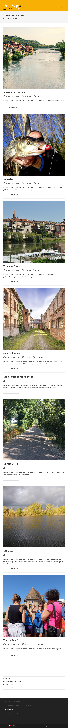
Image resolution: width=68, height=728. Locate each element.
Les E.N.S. (8, 550)
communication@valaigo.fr (13, 96)
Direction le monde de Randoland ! (12, 681)
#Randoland (6, 678)
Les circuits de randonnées (18, 376)
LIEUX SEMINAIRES (8, 675)
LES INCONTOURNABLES (43, 381)
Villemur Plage (11, 265)
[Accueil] (4, 18)
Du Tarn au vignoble (8, 684)
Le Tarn (37, 96)
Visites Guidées (11, 640)
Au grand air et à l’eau (9, 688)
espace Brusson (11, 352)
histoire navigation (14, 91)
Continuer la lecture (12, 107)
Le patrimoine (39, 357)
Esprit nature (39, 468)
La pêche (8, 178)
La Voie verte (10, 463)
